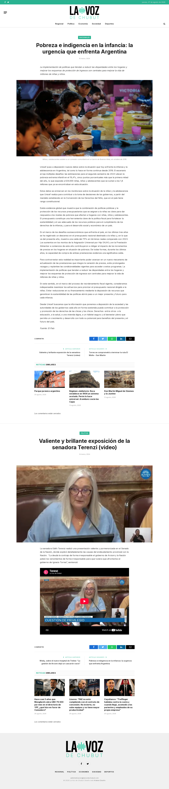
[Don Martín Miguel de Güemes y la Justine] (119, 379)
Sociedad (96, 24)
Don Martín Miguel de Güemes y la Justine (119, 392)
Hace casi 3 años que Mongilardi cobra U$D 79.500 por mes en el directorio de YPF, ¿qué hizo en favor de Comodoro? (48, 704)
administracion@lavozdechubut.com (84, 778)
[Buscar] (164, 24)
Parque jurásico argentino (47, 391)
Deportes (109, 24)
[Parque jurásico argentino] (49, 379)
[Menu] (5, 12)
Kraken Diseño (99, 780)
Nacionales (84, 37)
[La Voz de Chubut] (84, 12)
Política (71, 24)
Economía (83, 24)
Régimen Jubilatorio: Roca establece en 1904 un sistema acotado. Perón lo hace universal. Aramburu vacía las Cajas (84, 396)
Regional (59, 24)
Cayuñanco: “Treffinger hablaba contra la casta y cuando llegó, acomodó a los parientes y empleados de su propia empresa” (118, 704)
